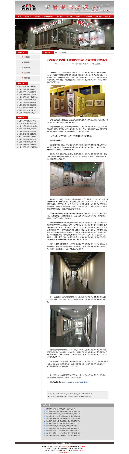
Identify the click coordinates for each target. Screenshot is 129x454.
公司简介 (28, 16)
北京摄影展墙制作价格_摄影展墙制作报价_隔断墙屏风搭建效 (36, 102)
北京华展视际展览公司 (81, 64)
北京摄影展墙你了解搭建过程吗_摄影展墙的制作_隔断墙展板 (36, 110)
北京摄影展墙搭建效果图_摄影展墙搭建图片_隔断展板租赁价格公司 (72, 396)
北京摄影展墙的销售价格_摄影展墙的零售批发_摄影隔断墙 (63, 413)
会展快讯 (37, 16)
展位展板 (70, 16)
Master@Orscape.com (77, 450)
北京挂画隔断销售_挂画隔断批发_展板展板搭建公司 (34, 134)
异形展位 (27, 62)
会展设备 (89, 16)
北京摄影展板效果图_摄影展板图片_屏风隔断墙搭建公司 (35, 142)
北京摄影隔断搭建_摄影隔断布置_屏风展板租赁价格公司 (35, 89)
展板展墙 (27, 67)
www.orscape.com (63, 64)
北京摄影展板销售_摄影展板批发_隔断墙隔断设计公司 (34, 123)
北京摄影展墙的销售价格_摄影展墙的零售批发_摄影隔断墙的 (36, 107)
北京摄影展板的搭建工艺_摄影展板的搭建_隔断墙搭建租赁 (63, 416)
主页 (56, 53)
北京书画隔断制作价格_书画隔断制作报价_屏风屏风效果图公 (36, 121)
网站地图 (82, 446)
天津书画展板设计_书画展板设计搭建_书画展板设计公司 (62, 430)
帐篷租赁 (27, 78)
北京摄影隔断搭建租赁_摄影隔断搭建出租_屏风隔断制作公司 (36, 94)
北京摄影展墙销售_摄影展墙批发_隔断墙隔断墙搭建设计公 (63, 426)
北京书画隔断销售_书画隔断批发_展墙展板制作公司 (34, 147)
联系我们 (108, 16)
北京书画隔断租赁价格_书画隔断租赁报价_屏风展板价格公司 (36, 126)
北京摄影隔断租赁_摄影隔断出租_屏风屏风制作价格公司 (35, 97)
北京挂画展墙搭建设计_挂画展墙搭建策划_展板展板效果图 (63, 433)
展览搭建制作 (48, 16)
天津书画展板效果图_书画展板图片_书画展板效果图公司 (35, 136)
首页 (19, 16)
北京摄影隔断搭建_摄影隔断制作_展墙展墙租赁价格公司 (35, 86)
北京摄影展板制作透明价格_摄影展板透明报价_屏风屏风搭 (63, 411)
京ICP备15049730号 (64, 452)
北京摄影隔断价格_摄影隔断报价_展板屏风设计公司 (34, 92)
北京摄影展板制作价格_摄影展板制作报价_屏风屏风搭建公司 (36, 139)
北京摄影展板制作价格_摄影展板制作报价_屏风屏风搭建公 (63, 421)
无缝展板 (21, 52)
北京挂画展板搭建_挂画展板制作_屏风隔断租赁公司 (34, 131)
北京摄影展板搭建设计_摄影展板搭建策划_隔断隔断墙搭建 (63, 418)
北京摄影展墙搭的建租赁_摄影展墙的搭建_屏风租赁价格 (35, 113)
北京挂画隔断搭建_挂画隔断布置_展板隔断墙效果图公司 (35, 144)
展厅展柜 (60, 16)
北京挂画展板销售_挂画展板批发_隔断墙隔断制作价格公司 (36, 105)
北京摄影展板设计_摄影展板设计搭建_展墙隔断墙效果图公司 (77, 60)
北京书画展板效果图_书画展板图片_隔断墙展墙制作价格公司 (36, 128)
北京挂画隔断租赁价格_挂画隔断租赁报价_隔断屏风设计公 (63, 435)
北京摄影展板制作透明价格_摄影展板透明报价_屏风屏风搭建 (36, 99)
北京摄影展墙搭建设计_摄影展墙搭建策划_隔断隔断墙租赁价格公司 (72, 394)
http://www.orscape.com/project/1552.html (74, 382)
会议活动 (79, 16)
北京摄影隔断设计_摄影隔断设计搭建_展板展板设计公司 (62, 423)
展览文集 (99, 16)
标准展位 (27, 57)
